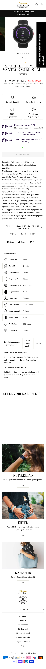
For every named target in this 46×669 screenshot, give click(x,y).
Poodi (23, 535)
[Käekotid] (23, 555)
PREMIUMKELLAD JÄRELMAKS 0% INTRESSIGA (23, 227)
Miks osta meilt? (28, 343)
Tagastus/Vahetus (23, 641)
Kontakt (23, 620)
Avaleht (22, 57)
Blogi (23, 645)
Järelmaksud (23, 629)
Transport (26, 84)
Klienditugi (22, 609)
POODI (23, 485)
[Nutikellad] (23, 458)
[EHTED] (23, 505)
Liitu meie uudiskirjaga (22, 653)
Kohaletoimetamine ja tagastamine (12, 343)
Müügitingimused (23, 633)
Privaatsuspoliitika (23, 637)
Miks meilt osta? (23, 624)
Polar (23, 62)
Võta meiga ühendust (23, 234)
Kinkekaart (23, 616)
